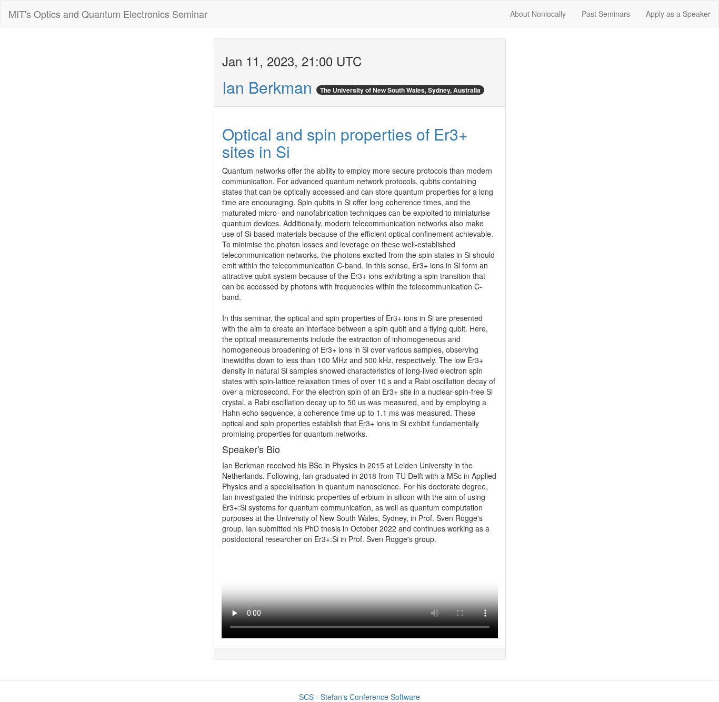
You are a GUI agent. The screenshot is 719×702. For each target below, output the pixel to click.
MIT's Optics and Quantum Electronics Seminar (107, 14)
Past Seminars (606, 13)
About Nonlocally (538, 13)
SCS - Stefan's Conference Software (359, 696)
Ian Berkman (267, 87)
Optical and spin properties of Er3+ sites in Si (345, 143)
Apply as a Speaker (678, 13)
